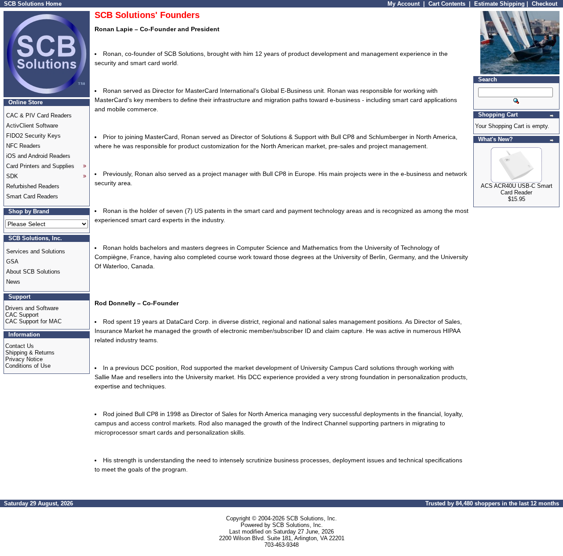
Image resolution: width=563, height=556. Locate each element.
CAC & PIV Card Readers (39, 115)
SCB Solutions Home (33, 3)
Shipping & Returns (30, 352)
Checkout (544, 3)
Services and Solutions (35, 251)
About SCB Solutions (33, 271)
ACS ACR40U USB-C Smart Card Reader (516, 189)
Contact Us (19, 346)
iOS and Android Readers (38, 156)
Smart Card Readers (32, 196)
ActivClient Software (32, 125)
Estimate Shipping (499, 3)
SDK (12, 176)
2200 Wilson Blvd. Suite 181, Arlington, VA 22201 (281, 538)
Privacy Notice (24, 359)
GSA (12, 261)
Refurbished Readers (32, 186)
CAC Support (22, 314)
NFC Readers (23, 146)
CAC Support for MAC (33, 321)
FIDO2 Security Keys (33, 135)
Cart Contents (446, 3)
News (13, 281)
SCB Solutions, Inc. (311, 518)
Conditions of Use (28, 365)
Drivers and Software (31, 308)
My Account (404, 3)
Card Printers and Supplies (40, 166)
